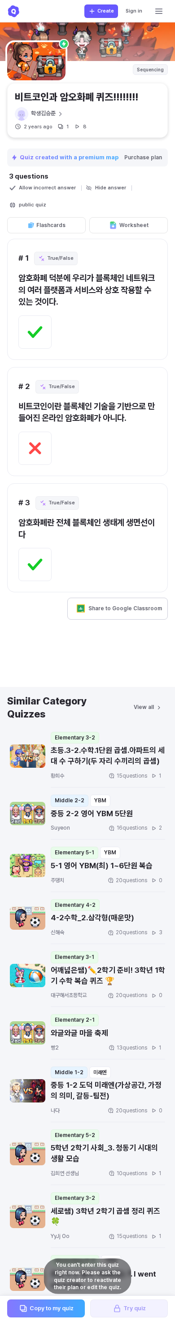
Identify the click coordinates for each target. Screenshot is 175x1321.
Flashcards (51, 225)
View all (144, 707)
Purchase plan (143, 157)
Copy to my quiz (52, 1308)
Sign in (134, 11)
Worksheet (134, 225)
